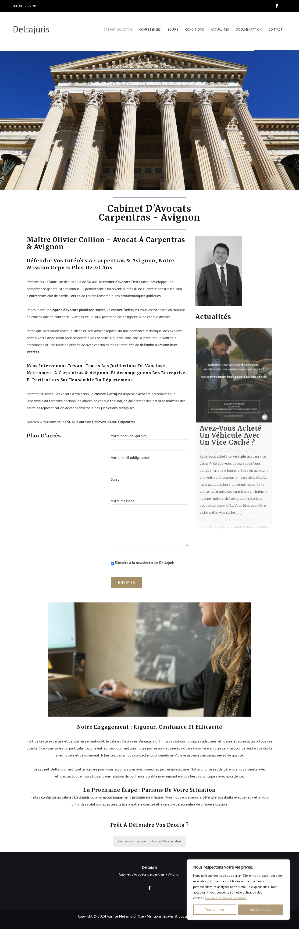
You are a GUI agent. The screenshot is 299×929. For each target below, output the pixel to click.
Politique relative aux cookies (225, 898)
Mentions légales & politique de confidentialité (184, 916)
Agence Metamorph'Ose (125, 916)
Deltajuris (31, 29)
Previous (189, 425)
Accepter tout (261, 910)
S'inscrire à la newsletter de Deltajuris (144, 562)
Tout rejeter (214, 910)
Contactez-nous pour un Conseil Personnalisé (149, 841)
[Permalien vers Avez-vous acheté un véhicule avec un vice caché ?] (234, 375)
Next (278, 425)
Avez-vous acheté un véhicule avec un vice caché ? (231, 435)
